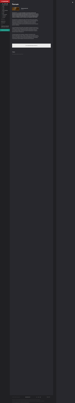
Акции (3, 6)
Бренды (13, 1)
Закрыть (72, 2)
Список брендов (4, 14)
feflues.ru (22, 9)
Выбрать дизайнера (5, 10)
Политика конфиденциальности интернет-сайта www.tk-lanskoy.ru (20, 402)
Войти (2, 24)
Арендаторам (3, 19)
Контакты (3, 17)
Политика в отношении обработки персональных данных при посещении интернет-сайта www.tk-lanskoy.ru (26, 399)
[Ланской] (5, 1)
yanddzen (40, 397)
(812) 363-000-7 (3, 21)
